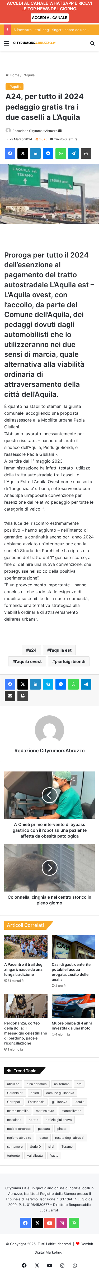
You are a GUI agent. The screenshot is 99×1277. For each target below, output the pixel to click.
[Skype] (48, 684)
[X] (22, 153)
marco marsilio (18, 1111)
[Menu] (6, 45)
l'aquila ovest (28, 661)
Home (14, 75)
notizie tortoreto (19, 1129)
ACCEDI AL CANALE (49, 17)
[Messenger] (48, 153)
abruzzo (13, 1084)
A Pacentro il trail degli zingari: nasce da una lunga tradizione (24, 969)
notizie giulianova (59, 1120)
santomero (15, 1147)
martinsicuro (45, 1111)
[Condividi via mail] (10, 696)
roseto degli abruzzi (69, 1138)
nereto (33, 1120)
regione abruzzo (19, 1138)
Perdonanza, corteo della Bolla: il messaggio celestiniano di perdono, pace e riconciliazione (25, 1033)
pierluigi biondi (70, 661)
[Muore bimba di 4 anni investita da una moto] (73, 1006)
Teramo (67, 1147)
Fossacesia (36, 1102)
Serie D (35, 1147)
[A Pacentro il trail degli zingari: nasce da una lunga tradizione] (26, 947)
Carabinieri (15, 1093)
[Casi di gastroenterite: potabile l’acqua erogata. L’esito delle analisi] (73, 947)
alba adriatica (37, 1084)
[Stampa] (86, 153)
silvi (51, 1147)
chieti (35, 1093)
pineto (62, 1129)
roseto (43, 1138)
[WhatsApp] (60, 153)
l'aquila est (61, 650)
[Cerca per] (92, 45)
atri (79, 1084)
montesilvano (71, 1111)
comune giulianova (60, 1093)
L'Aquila (28, 75)
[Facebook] (10, 153)
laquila (79, 1102)
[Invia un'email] (60, 131)
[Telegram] (73, 153)
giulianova (59, 1102)
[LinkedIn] (35, 153)
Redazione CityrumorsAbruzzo (35, 131)
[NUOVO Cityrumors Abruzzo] (34, 43)
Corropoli (14, 1102)
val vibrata (35, 1155)
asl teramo (61, 1084)
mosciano (14, 1120)
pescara (44, 1129)
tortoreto (13, 1155)
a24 (33, 650)
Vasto (54, 1155)
